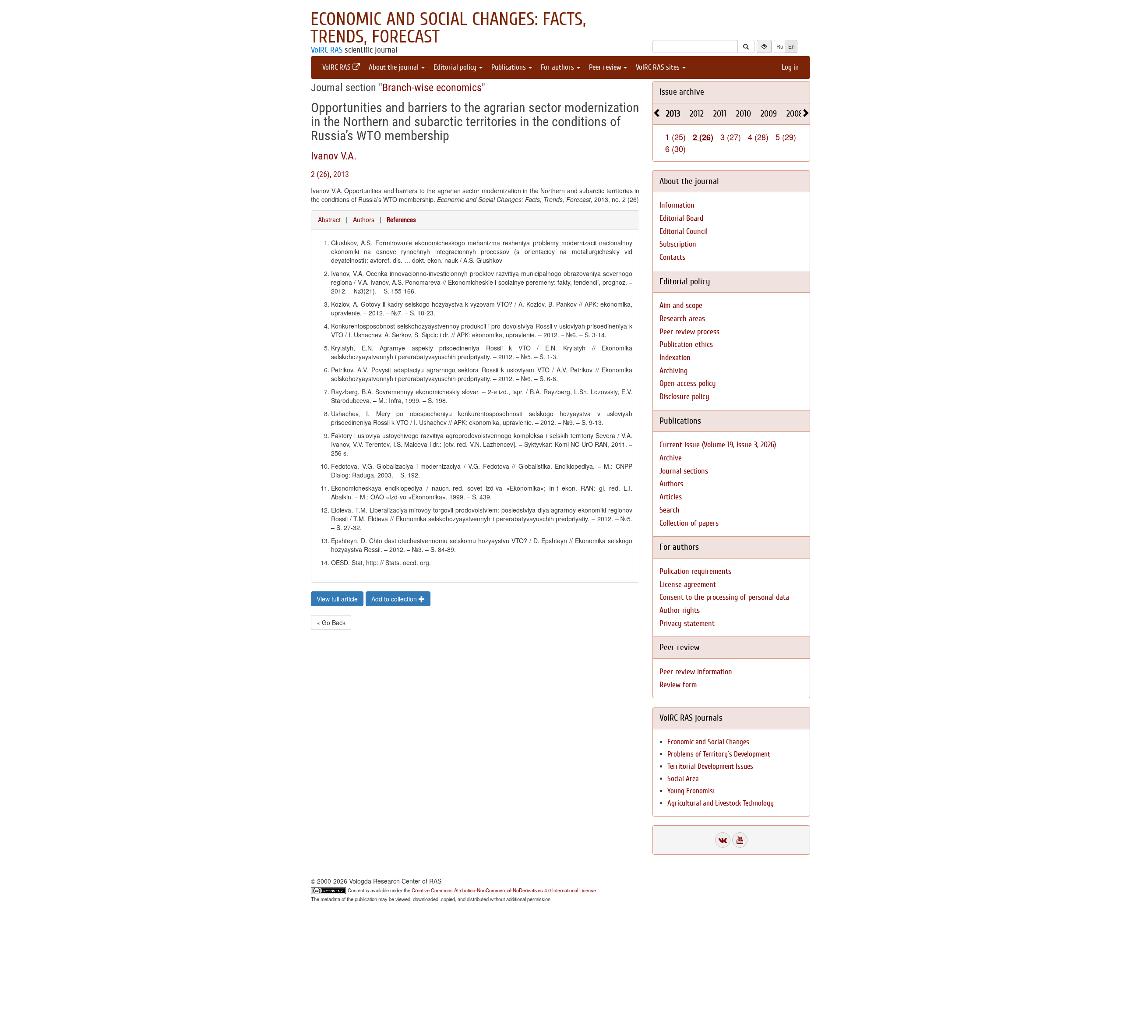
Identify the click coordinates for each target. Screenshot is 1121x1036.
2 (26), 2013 (330, 174)
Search (669, 510)
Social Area (683, 778)
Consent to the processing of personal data (724, 597)
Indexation (675, 357)
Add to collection (395, 598)
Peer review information (695, 671)
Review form (678, 684)
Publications (509, 67)
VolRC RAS (326, 50)
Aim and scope (680, 305)
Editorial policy (456, 67)
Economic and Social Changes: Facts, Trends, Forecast (448, 28)
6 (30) (675, 148)
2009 (769, 114)
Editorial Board (681, 218)
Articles (670, 497)
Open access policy (687, 383)
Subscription (677, 244)
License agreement (687, 584)
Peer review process (689, 331)
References (401, 220)
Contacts (672, 257)
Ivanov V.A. (333, 156)
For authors (558, 67)
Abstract (329, 219)
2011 (719, 114)
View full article (337, 598)
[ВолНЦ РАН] (722, 840)
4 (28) (758, 136)
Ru (779, 46)
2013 (673, 114)
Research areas (682, 318)
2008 (794, 114)
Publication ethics (686, 344)
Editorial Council (683, 231)
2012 (697, 114)
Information (676, 205)
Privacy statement (687, 623)
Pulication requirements (695, 571)
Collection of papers (689, 523)
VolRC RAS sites (658, 67)
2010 (743, 114)
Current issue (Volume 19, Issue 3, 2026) (717, 444)
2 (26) (703, 137)
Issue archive (681, 92)
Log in (790, 67)
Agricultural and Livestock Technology (720, 803)
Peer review (606, 67)
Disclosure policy (684, 396)
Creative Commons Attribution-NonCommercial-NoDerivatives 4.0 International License (504, 890)
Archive (670, 458)
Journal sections (683, 471)
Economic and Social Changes (708, 742)
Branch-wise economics (432, 87)
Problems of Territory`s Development (718, 754)
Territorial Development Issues (710, 766)
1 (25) (675, 136)
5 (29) (786, 136)
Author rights (679, 610)
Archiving (673, 370)
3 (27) (730, 136)
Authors (363, 219)
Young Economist (691, 791)
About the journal (394, 67)
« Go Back (331, 622)
